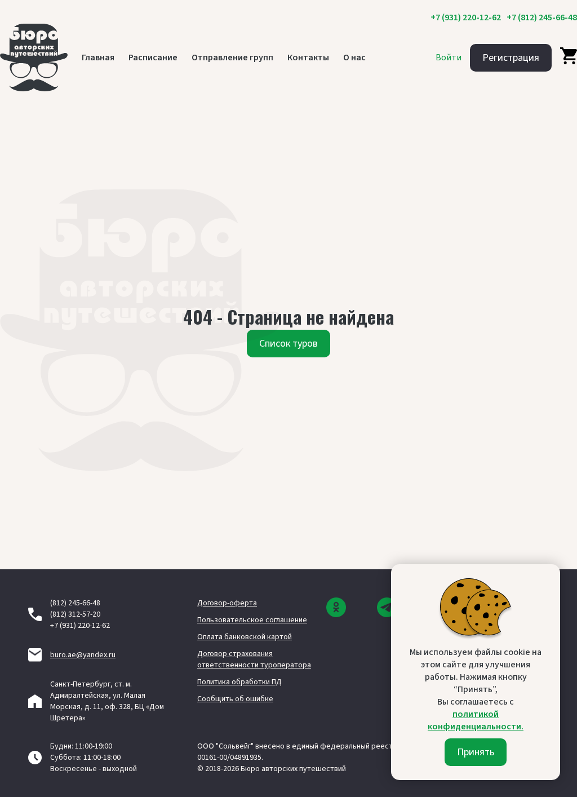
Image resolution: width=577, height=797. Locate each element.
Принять (475, 752)
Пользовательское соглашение (252, 620)
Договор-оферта (227, 603)
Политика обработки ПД (239, 682)
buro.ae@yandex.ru (83, 655)
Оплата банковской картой (244, 637)
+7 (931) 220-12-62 (465, 17)
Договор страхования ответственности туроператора (254, 659)
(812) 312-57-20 (75, 614)
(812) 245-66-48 (75, 603)
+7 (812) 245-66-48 (542, 17)
